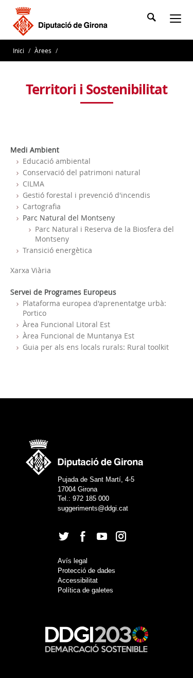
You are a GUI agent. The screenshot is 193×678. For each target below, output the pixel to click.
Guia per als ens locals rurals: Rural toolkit (96, 347)
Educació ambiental (57, 161)
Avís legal (72, 561)
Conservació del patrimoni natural (82, 172)
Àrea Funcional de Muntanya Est (78, 336)
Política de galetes (85, 590)
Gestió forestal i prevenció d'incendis (86, 195)
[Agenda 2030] (96, 639)
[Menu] (177, 19)
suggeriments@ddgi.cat (93, 508)
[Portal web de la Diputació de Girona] (85, 454)
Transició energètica (57, 250)
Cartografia (42, 206)
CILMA (33, 184)
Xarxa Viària (30, 270)
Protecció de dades (86, 570)
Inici (19, 50)
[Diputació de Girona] (62, 20)
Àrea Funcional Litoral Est (66, 324)
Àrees (42, 50)
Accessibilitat (78, 580)
